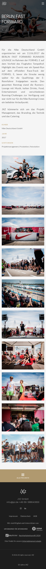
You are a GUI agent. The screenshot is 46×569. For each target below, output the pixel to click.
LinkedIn (25, 509)
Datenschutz (26, 516)
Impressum (13, 516)
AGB (35, 516)
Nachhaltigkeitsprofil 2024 (29, 535)
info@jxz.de (13, 502)
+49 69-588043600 (29, 502)
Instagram (21, 509)
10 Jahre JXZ (23, 565)
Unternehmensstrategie (31, 541)
